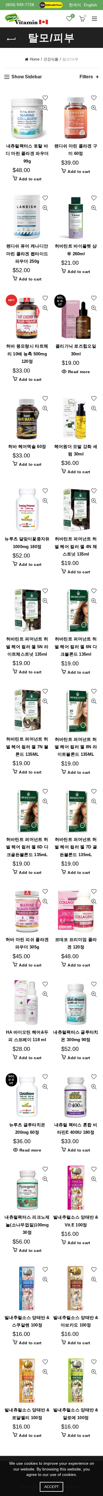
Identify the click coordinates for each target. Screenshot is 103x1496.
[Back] (11, 39)
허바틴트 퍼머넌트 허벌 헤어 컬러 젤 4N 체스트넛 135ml (76, 546)
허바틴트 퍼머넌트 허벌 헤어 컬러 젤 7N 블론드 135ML (27, 747)
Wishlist (73, 15)
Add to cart (30, 179)
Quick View (45, 108)
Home (34, 59)
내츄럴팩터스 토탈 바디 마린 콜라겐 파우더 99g (27, 153)
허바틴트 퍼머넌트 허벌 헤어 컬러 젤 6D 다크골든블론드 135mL (27, 847)
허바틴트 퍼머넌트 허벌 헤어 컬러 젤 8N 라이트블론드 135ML (76, 747)
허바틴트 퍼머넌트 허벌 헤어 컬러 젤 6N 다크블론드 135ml (76, 646)
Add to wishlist (45, 98)
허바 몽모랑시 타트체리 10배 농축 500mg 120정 (27, 354)
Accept (51, 1487)
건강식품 (50, 59)
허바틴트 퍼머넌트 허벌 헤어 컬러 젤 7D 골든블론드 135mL (76, 847)
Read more (79, 371)
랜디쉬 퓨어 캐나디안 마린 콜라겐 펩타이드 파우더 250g (27, 254)
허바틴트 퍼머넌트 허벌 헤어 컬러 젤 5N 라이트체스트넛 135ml (27, 646)
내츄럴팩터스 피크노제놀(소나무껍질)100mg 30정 (27, 1225)
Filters (86, 76)
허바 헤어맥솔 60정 (27, 446)
